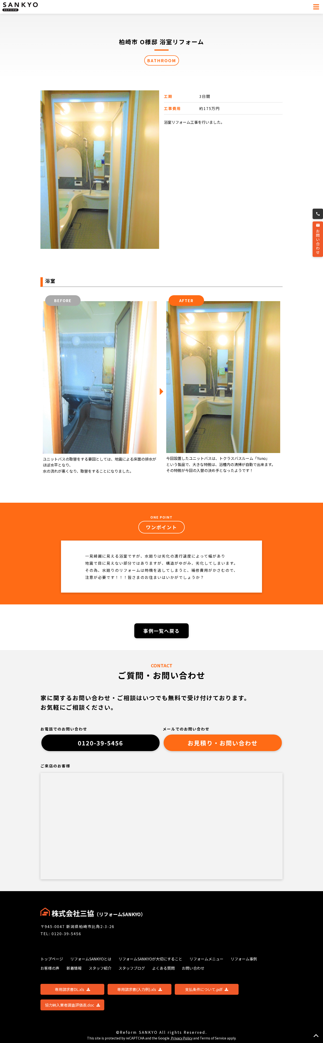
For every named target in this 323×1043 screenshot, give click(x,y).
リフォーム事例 (244, 959)
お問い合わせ (318, 242)
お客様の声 (49, 968)
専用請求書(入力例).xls (136, 989)
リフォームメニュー (206, 959)
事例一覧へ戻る (161, 630)
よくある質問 (163, 968)
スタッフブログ (131, 968)
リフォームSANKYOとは (90, 959)
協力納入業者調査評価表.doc (69, 1005)
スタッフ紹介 (100, 968)
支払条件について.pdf (203, 989)
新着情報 (74, 968)
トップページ (51, 959)
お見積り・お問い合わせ (223, 743)
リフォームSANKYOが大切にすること (150, 959)
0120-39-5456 (100, 743)
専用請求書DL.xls (69, 989)
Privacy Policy (181, 1038)
